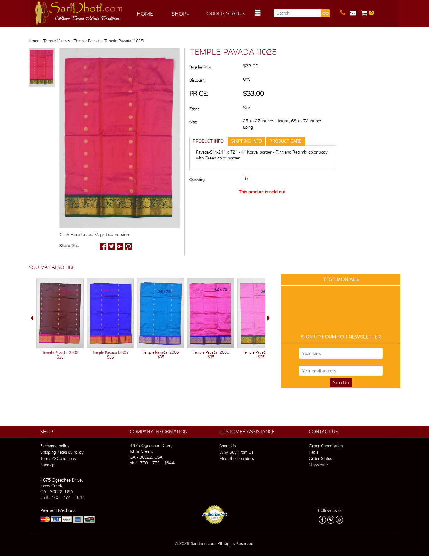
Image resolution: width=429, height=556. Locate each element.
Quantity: (197, 179)
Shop (178, 13)
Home (145, 13)
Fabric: (194, 108)
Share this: (69, 245)
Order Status (225, 13)
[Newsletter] (355, 13)
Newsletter (318, 464)
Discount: (197, 80)
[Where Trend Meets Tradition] (79, 11)
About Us (227, 445)
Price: (199, 93)
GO (325, 13)
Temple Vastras (56, 40)
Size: (193, 122)
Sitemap (47, 464)
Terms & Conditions (58, 458)
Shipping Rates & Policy (62, 452)
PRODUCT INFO (208, 141)
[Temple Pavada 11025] (42, 68)
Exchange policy (54, 445)
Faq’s (313, 452)
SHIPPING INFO (246, 141)
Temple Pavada (87, 40)
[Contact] (345, 13)
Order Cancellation (326, 445)
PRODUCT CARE (285, 141)
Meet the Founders (236, 458)
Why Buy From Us (236, 452)
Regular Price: (200, 67)
